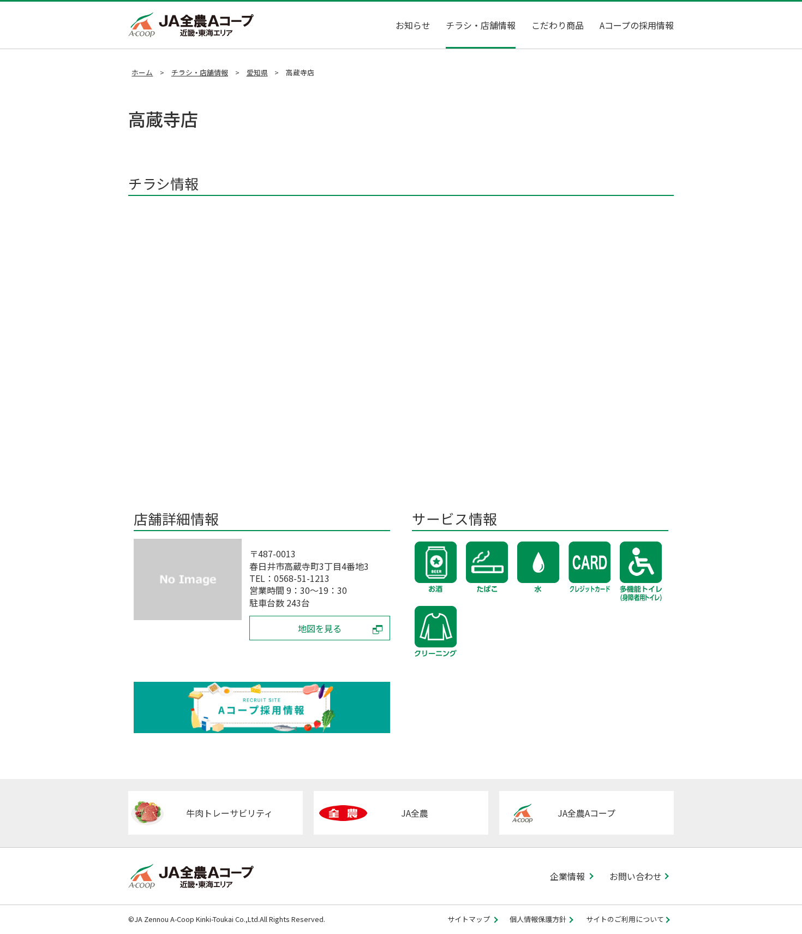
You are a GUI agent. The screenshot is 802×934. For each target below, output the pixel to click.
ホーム (142, 72)
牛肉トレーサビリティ (229, 812)
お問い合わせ (635, 876)
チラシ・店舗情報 (481, 25)
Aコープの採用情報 (637, 25)
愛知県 (257, 72)
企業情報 (567, 876)
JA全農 (414, 812)
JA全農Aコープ (586, 812)
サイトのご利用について (625, 919)
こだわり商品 (557, 25)
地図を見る (320, 628)
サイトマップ (468, 919)
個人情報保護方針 (538, 919)
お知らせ (413, 25)
